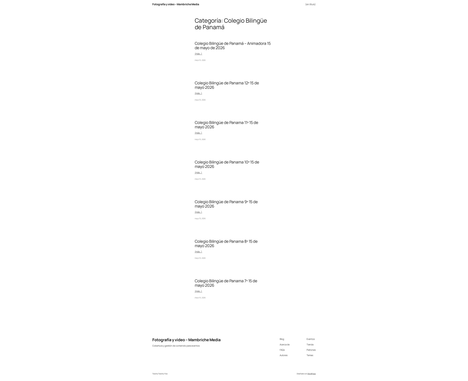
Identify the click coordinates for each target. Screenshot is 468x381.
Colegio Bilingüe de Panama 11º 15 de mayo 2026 (226, 124)
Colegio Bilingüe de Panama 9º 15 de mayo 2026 (226, 204)
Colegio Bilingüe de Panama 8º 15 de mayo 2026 (226, 243)
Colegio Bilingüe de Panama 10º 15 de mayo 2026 (227, 164)
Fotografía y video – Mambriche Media (175, 4)
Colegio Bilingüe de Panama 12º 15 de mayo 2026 (227, 85)
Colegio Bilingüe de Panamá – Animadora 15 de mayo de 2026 (233, 45)
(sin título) (310, 4)
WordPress (311, 373)
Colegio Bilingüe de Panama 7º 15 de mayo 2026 (226, 283)
